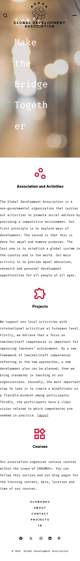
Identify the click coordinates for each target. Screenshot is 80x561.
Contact (40, 513)
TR (40, 525)
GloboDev (40, 501)
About (40, 507)
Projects (40, 519)
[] (42, 415)
